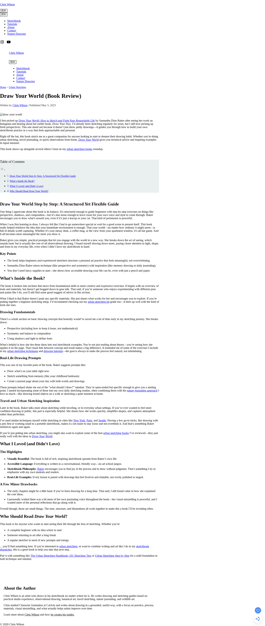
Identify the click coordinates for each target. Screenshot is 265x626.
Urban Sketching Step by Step (112, 555)
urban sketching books (79, 149)
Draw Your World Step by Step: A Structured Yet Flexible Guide (43, 176)
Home (3, 87)
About (10, 27)
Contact (11, 30)
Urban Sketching (17, 87)
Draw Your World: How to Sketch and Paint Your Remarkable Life (57, 120)
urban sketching (68, 546)
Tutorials (12, 24)
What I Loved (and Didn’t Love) (26, 186)
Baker (40, 468)
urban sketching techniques (22, 351)
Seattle (102, 420)
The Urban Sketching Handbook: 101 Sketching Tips (60, 555)
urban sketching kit (98, 301)
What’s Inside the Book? (22, 181)
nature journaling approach (142, 390)
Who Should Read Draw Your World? (29, 191)
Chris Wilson (7, 4)
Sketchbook (14, 20)
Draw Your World (88, 139)
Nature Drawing (16, 33)
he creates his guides (62, 614)
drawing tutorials (53, 351)
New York (79, 420)
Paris (89, 420)
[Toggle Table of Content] (2, 169)
